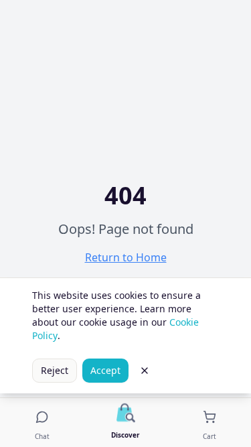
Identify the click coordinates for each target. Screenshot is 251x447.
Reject (54, 370)
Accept (105, 370)
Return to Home (126, 257)
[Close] (144, 370)
